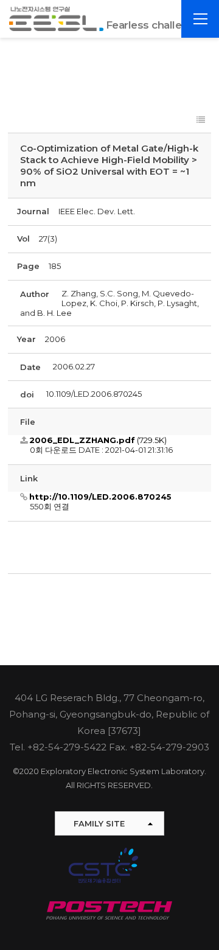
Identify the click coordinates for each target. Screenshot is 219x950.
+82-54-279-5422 (66, 747)
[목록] (200, 120)
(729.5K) (98, 440)
